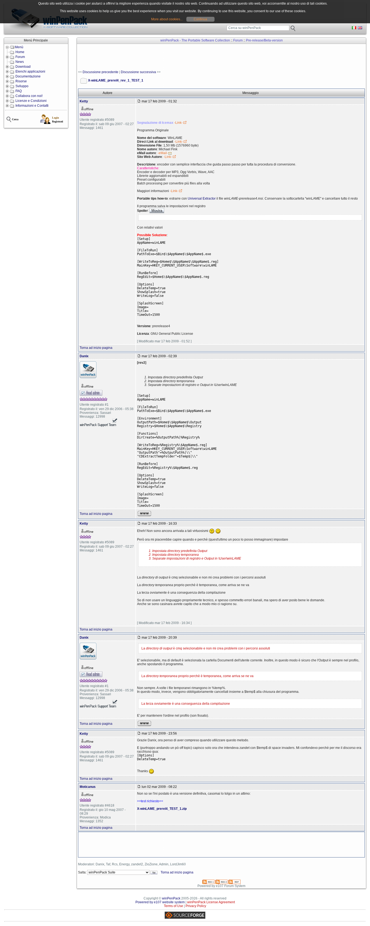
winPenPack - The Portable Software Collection (195, 40)
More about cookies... (167, 19)
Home (19, 52)
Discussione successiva (138, 72)
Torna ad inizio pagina (96, 348)
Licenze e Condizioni (31, 101)
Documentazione (28, 76)
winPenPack (171, 898)
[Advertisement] (176, 57)
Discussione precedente (100, 72)
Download (23, 67)
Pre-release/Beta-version (264, 40)
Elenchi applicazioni (30, 71)
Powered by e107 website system (160, 902)
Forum (20, 57)
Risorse (21, 81)
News (19, 62)
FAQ (18, 91)
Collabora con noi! (29, 96)
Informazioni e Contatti (31, 106)
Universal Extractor (202, 198)
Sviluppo (21, 86)
